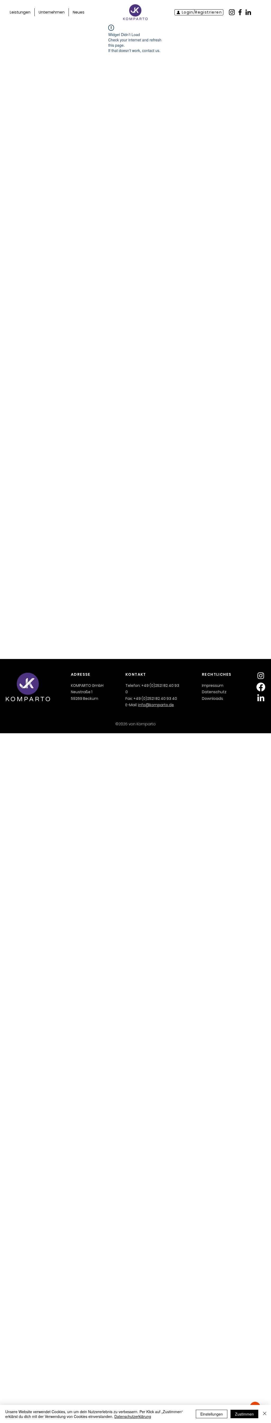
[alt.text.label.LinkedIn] (260, 698)
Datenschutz (214, 692)
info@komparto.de (156, 705)
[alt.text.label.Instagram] (260, 675)
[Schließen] (264, 1414)
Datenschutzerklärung (132, 1416)
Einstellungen (211, 1414)
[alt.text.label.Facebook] (260, 687)
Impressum (212, 685)
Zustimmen (244, 1414)
